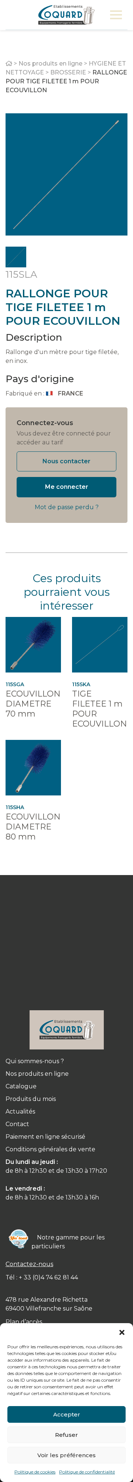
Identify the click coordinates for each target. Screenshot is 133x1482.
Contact (17, 1124)
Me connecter (66, 486)
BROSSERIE (68, 72)
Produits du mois (31, 1098)
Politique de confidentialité (87, 1472)
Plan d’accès (24, 1321)
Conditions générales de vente (50, 1149)
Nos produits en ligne (50, 63)
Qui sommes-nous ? (35, 1061)
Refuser (66, 1434)
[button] (122, 1332)
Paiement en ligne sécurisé (45, 1136)
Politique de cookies (34, 1472)
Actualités (20, 1111)
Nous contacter (66, 461)
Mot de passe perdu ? (67, 507)
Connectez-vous (45, 423)
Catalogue (21, 1086)
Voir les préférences (66, 1455)
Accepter (66, 1414)
